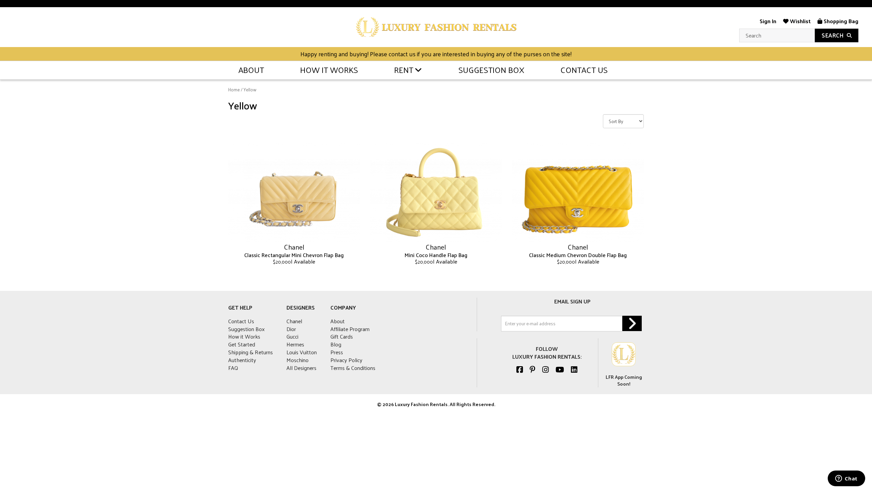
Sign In (768, 21)
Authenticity (242, 360)
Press (336, 352)
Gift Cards (341, 336)
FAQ (233, 368)
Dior (291, 329)
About (251, 69)
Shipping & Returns (250, 352)
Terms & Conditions (352, 368)
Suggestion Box (491, 69)
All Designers (301, 368)
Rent (403, 69)
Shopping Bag (840, 21)
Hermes (295, 344)
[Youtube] (559, 369)
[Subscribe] (632, 323)
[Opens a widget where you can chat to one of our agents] (846, 479)
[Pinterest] (532, 369)
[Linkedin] (574, 369)
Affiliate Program (350, 329)
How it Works (329, 69)
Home (234, 89)
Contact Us (584, 69)
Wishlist (800, 21)
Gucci (292, 336)
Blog (335, 344)
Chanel (294, 321)
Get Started (241, 344)
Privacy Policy (346, 360)
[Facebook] (519, 369)
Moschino (297, 360)
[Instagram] (545, 369)
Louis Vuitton (301, 352)
